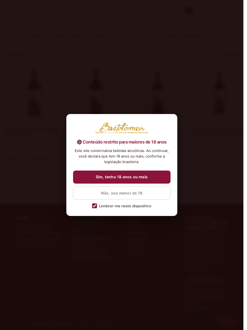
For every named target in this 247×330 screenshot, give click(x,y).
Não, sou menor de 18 (121, 193)
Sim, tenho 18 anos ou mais (122, 176)
